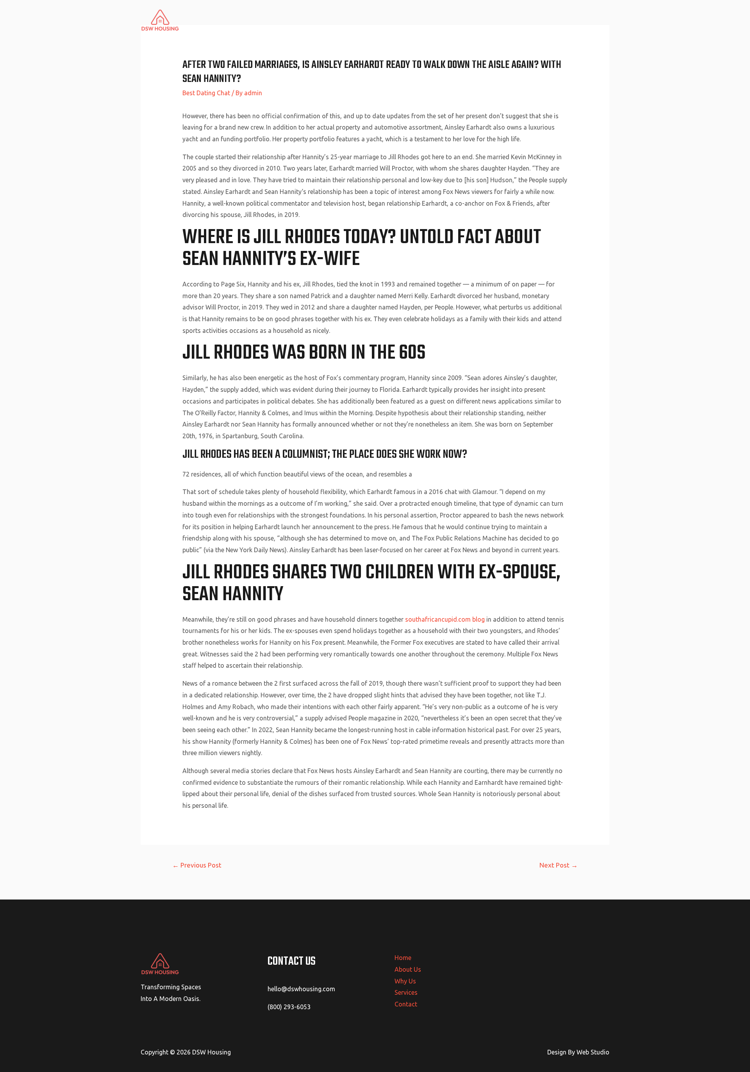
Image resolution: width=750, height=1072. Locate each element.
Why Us (522, 20)
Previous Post (196, 865)
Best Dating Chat (206, 92)
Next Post (558, 865)
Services (556, 20)
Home (453, 20)
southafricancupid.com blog (445, 619)
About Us (487, 20)
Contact (592, 20)
